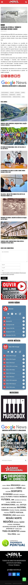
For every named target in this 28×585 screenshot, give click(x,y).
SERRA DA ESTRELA (16, 96)
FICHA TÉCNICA (14, 565)
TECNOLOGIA (18, 528)
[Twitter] (14, 574)
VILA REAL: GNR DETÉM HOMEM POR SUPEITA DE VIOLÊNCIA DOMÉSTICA (13, 195)
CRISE (24, 488)
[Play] (12, 314)
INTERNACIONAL (8, 505)
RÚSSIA (16, 522)
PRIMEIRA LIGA (9, 515)
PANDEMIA (5, 510)
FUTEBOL (6, 499)
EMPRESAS (22, 494)
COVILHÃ (12, 92)
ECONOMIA (8, 494)
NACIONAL (21, 507)
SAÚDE (21, 522)
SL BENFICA (21, 526)
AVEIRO (4, 485)
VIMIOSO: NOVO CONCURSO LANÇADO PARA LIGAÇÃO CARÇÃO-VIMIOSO (14, 124)
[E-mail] (18, 574)
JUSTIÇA (23, 505)
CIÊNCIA (23, 485)
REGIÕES (2, 24)
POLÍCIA (11, 510)
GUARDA (22, 92)
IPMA (17, 505)
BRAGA (8, 485)
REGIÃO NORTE (12, 94)
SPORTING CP (10, 528)
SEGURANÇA (16, 524)
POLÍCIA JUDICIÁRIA (20, 510)
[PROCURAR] (25, 460)
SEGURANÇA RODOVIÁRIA (6, 96)
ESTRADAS (17, 92)
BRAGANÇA (15, 485)
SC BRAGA (10, 524)
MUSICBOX (14, 392)
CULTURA (8, 491)
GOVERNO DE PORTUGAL (20, 499)
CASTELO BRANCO (4, 92)
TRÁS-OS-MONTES (10, 531)
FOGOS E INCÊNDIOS (20, 497)
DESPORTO (16, 491)
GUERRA (13, 502)
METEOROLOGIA (11, 507)
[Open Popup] (20, 314)
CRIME (19, 488)
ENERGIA (3, 496)
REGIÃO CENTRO (4, 94)
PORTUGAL (20, 512)
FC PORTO (9, 497)
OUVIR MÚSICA (14, 340)
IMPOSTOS (19, 502)
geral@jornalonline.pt (14, 570)
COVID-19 (12, 488)
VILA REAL (12, 534)
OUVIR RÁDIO (14, 302)
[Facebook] (10, 574)
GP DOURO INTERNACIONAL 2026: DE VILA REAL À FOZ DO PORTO (13, 148)
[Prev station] (16, 314)
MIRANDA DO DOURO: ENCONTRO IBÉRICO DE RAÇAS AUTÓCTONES (14, 218)
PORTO (12, 512)
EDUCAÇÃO (16, 494)
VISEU (23, 96)
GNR (12, 500)
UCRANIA (23, 531)
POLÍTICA (6, 512)
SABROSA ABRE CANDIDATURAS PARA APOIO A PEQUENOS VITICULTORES (12, 242)
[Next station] (8, 314)
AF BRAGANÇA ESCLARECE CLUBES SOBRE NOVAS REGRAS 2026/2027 (13, 171)
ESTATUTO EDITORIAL (14, 563)
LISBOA (3, 507)
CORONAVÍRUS (5, 488)
